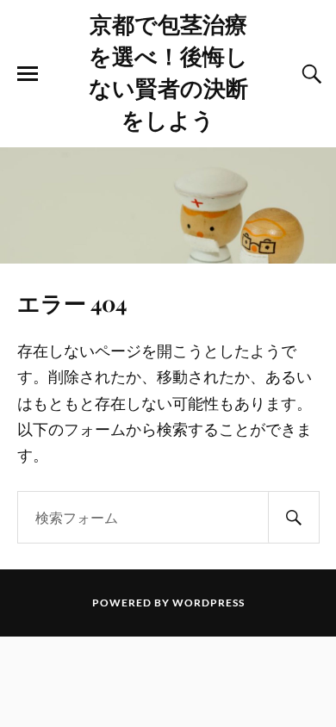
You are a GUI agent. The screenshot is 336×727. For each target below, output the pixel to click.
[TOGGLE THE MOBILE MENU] (27, 74)
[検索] (294, 517)
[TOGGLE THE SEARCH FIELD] (309, 74)
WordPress (208, 602)
